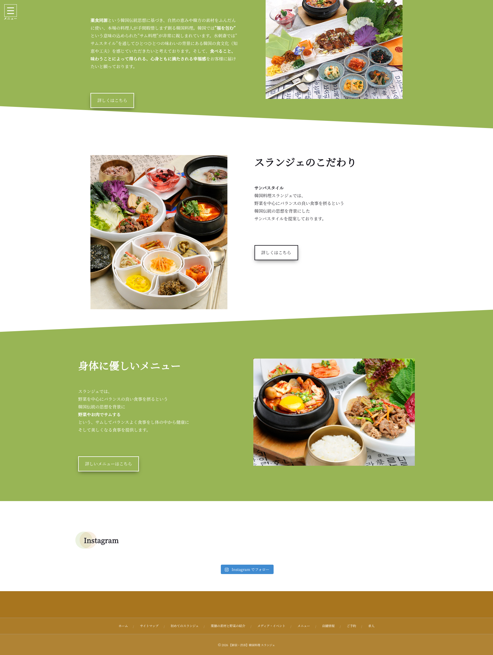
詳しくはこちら (112, 100)
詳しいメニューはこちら (108, 464)
